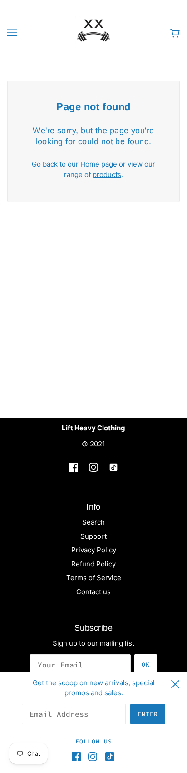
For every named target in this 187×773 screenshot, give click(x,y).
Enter (148, 714)
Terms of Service (93, 577)
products (107, 174)
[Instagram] (92, 757)
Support (93, 536)
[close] (175, 683)
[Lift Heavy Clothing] (93, 32)
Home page (98, 164)
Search (93, 522)
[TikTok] (108, 757)
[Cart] (175, 33)
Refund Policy (93, 564)
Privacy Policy (93, 550)
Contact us (93, 591)
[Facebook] (78, 757)
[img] (74, 467)
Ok (146, 664)
